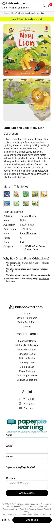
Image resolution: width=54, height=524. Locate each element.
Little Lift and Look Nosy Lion (31, 13)
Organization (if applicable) (20, 467)
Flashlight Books (27, 341)
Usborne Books (28, 216)
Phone (9, 456)
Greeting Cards (27, 362)
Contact (27, 326)
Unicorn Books (27, 358)
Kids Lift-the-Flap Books (32, 246)
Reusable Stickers (27, 349)
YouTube (28, 408)
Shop (4, 7)
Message (11, 478)
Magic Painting (27, 371)
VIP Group (28, 399)
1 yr (22, 242)
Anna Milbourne (28, 233)
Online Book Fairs (27, 322)
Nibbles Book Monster (27, 345)
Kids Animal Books (29, 249)
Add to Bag (32, 520)
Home (6, 13)
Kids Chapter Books (27, 375)
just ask (9, 271)
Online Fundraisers (19, 7)
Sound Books (27, 367)
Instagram (29, 403)
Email (9, 446)
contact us (44, 278)
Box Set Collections (27, 380)
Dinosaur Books (27, 354)
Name (9, 435)
